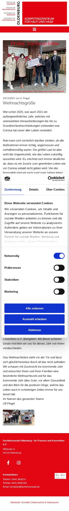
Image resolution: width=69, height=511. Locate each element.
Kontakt (26, 502)
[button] (34, 29)
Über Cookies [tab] (55, 189)
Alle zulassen (35, 308)
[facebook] (8, 463)
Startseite (15, 502)
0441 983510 (19, 479)
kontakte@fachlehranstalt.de (25, 486)
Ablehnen (34, 329)
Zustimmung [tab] (12, 189)
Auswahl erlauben (34, 319)
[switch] (59, 268)
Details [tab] (34, 189)
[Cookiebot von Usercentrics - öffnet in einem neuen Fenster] (49, 178)
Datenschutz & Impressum (45, 502)
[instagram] (18, 463)
